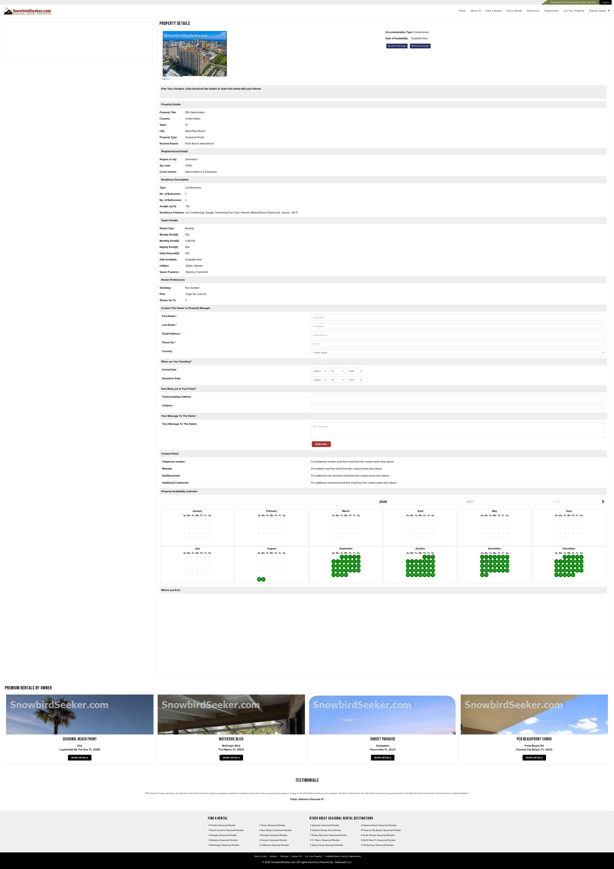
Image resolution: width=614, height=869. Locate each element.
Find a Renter (514, 10)
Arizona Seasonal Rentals (274, 840)
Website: (167, 468)
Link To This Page (398, 46)
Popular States (598, 10)
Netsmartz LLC (343, 862)
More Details (79, 757)
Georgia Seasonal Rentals (223, 835)
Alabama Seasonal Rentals (223, 840)
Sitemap (284, 856)
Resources (533, 10)
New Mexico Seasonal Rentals (276, 830)
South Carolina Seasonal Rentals (227, 830)
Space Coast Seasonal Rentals (327, 845)
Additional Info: (171, 475)
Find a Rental (494, 10)
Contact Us (296, 856)
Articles (273, 856)
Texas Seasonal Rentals (273, 825)
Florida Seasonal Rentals (223, 825)
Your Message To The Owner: (179, 424)
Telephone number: (174, 461)
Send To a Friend (421, 46)
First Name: (169, 316)
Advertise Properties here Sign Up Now (573, 2)
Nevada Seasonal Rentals (274, 835)
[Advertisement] (78, 44)
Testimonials (551, 10)
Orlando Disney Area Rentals (326, 830)
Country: (167, 351)
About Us (476, 10)
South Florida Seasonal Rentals (378, 835)
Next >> (166, 79)
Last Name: (169, 325)
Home (462, 10)
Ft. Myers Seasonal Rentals (326, 840)
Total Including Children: (177, 396)
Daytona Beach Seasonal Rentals (379, 825)
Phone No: (169, 342)
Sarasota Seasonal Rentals (325, 825)
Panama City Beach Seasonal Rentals (381, 830)
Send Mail (321, 444)
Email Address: (171, 333)
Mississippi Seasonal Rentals (224, 845)
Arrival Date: (169, 369)
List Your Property (573, 10)
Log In (605, 2)
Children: (167, 405)
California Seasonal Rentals (275, 845)
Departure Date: (171, 378)
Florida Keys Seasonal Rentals (378, 845)
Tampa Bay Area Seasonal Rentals (329, 835)
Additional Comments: (175, 482)
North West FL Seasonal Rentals (378, 840)
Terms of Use (260, 856)
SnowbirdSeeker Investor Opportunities (343, 856)
